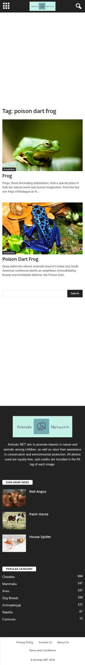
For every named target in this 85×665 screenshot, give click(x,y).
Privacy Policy (25, 642)
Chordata (8, 577)
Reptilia (7, 612)
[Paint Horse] (14, 521)
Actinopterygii (11, 605)
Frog (7, 176)
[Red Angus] (14, 498)
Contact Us (45, 642)
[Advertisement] (42, 57)
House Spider (40, 537)
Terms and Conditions (42, 650)
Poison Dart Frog (20, 259)
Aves (5, 591)
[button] (77, 6)
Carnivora (8, 619)
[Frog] (42, 145)
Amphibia (9, 169)
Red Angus (37, 491)
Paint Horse (38, 514)
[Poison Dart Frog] (42, 228)
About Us (63, 642)
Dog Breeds (10, 598)
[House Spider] (14, 543)
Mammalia (9, 584)
